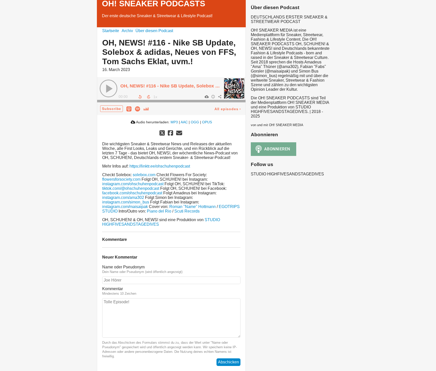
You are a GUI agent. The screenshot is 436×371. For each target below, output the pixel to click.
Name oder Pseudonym (123, 267)
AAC (184, 122)
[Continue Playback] (108, 88)
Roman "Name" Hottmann (192, 206)
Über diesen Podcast (154, 31)
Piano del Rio (159, 211)
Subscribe (111, 109)
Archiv (127, 31)
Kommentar (112, 289)
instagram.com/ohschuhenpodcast (133, 184)
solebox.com (144, 175)
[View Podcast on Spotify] (137, 108)
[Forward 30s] (148, 96)
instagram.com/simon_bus (125, 202)
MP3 (174, 122)
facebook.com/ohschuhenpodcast (132, 193)
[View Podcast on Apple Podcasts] (128, 108)
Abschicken (228, 362)
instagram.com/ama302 (123, 197)
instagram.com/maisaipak (125, 206)
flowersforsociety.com (121, 179)
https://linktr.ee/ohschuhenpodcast (159, 166)
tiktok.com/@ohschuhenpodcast (130, 188)
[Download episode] (206, 96)
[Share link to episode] (219, 96)
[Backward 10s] (140, 96)
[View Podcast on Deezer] (146, 108)
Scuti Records (187, 211)
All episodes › (227, 109)
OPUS (207, 122)
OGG (195, 122)
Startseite (110, 31)
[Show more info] (213, 96)
